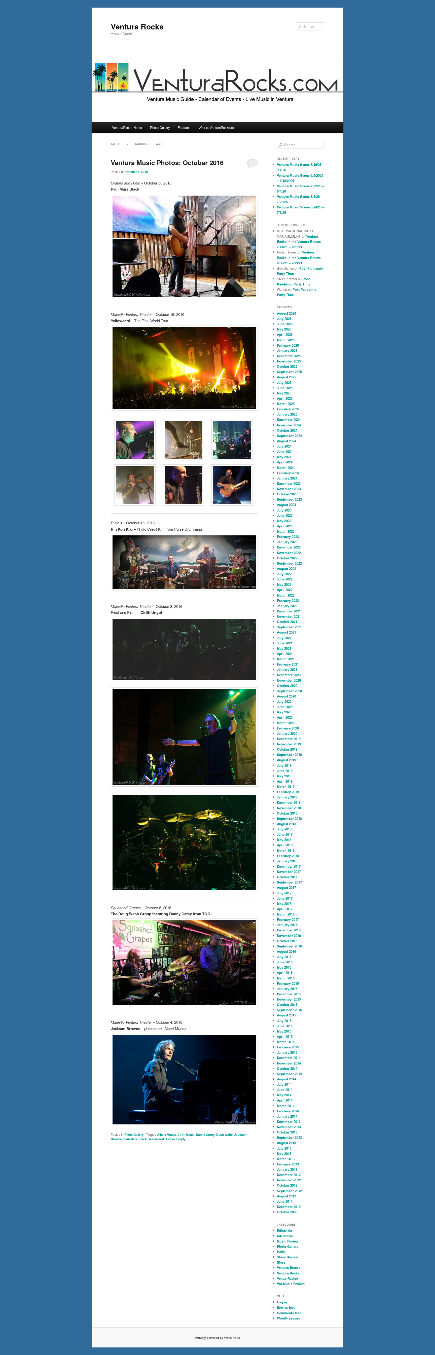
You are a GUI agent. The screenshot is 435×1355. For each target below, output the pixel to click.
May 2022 (284, 584)
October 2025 (287, 366)
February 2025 (288, 409)
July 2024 (284, 446)
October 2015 (287, 1004)
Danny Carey (205, 1134)
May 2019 (284, 776)
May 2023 (284, 520)
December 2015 (289, 994)
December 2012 (289, 1174)
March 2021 (286, 658)
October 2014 (287, 1068)
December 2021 (289, 611)
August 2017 (286, 887)
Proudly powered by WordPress (217, 1337)
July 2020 (284, 701)
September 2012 (289, 1190)
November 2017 (289, 871)
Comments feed (289, 1312)
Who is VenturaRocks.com (218, 127)
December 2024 (289, 419)
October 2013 (287, 1132)
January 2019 (287, 797)
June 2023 (285, 515)
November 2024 (289, 425)
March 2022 (286, 595)
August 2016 (286, 951)
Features (184, 127)
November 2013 (289, 1126)
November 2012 (289, 1180)
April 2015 (285, 1036)
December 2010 (289, 1206)
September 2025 (289, 371)
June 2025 (285, 387)
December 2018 (289, 802)
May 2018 (284, 839)
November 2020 (289, 680)
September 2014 (289, 1073)
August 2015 (286, 1015)
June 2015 (285, 1025)
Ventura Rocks (137, 26)
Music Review (287, 1241)
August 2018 (286, 823)
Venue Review (288, 1278)
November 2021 (289, 616)
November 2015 (289, 999)
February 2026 (288, 345)
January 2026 (287, 350)
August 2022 (286, 568)
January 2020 (287, 733)
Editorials (284, 1230)
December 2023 (289, 483)
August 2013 (286, 1142)
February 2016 (288, 983)
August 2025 (286, 377)
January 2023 (287, 541)
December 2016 (289, 930)
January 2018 (287, 861)
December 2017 (289, 866)
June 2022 (285, 579)
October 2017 (287, 876)
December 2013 (289, 1121)
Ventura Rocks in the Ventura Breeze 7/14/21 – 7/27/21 (299, 241)
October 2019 (287, 749)
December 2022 (289, 547)
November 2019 (289, 744)
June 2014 (285, 1089)
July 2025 (284, 382)
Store (281, 1262)
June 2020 (285, 706)
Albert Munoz (166, 1134)
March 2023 (286, 531)
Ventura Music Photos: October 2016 (167, 162)
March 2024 (286, 467)
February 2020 (288, 728)
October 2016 (287, 940)
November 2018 (289, 807)
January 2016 (287, 988)
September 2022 (289, 563)
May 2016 (284, 967)
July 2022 (284, 573)
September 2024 (289, 435)
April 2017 (285, 908)
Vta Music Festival (291, 1283)
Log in (282, 1302)
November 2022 (289, 552)
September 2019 (289, 754)
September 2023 (289, 499)
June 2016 (285, 962)
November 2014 (289, 1063)
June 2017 (285, 898)
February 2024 (288, 472)
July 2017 (284, 893)
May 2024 (284, 456)
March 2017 (286, 914)
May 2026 (284, 329)
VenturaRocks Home (127, 127)
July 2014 (284, 1084)
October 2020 (287, 685)
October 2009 (287, 1212)
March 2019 (286, 786)
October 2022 (287, 558)
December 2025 (289, 355)
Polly (281, 1251)
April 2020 (285, 717)
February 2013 (288, 1164)
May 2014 (284, 1094)
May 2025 (284, 393)
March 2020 (286, 722)
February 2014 (288, 1111)
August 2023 (286, 504)
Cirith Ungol (185, 1134)
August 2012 (286, 1196)
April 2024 (285, 462)
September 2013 (289, 1137)
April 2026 (285, 334)
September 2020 (289, 690)
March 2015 (286, 1041)
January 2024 (287, 478)
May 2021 (284, 648)
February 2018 (288, 855)
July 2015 (284, 1020)
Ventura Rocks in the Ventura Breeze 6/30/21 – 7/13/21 (299, 257)
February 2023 (288, 536)
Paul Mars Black (135, 1139)
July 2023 (284, 510)
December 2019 (289, 738)
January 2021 (287, 669)
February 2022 (288, 600)
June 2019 (285, 770)
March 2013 (286, 1158)
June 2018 (285, 834)
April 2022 (285, 589)
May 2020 (284, 712)
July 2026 (284, 318)
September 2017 (289, 882)
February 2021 (288, 664)
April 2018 (285, 845)
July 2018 (284, 829)
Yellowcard (156, 1139)
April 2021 (285, 653)
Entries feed (286, 1307)
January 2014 (287, 1116)
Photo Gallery (160, 127)
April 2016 (285, 972)
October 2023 (287, 494)
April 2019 (285, 781)
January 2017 (287, 924)
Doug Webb (224, 1134)
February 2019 (288, 791)
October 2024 (287, 430)
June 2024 (285, 451)
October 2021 (287, 621)
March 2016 (286, 978)
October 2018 (287, 813)
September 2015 (289, 1009)
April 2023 (285, 526)
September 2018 (289, 818)
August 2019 (286, 759)
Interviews (285, 1235)
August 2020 (286, 696)
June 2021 (285, 643)
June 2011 (285, 1201)
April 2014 (285, 1100)
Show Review (287, 1257)
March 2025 (286, 403)
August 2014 (286, 1079)
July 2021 (284, 637)
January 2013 (287, 1169)
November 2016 (289, 935)
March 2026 (286, 340)
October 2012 (287, 1185)
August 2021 (286, 632)
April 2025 (285, 398)
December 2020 (289, 674)
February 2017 (288, 919)
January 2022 (287, 605)
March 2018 (286, 850)
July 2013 (284, 1148)
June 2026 (285, 323)
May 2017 (284, 903)
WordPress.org (288, 1318)
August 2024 (286, 440)
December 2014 (289, 1057)
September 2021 (289, 627)
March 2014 (286, 1105)
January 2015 (287, 1052)
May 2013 (284, 1153)
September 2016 (289, 946)
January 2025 (287, 414)
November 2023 (289, 488)
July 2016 (284, 956)
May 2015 (284, 1031)
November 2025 (289, 361)
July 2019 (284, 765)
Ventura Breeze (288, 1267)
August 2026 (286, 313)
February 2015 (288, 1047)
